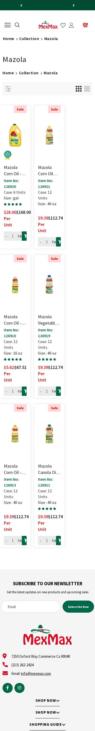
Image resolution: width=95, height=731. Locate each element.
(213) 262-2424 (22, 665)
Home (8, 38)
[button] (13, 204)
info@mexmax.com (36, 673)
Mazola (51, 38)
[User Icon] (71, 25)
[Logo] (48, 25)
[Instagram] (19, 688)
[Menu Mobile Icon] (8, 25)
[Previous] (21, 5)
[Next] (73, 5)
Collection (29, 38)
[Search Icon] (17, 25)
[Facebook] (8, 688)
